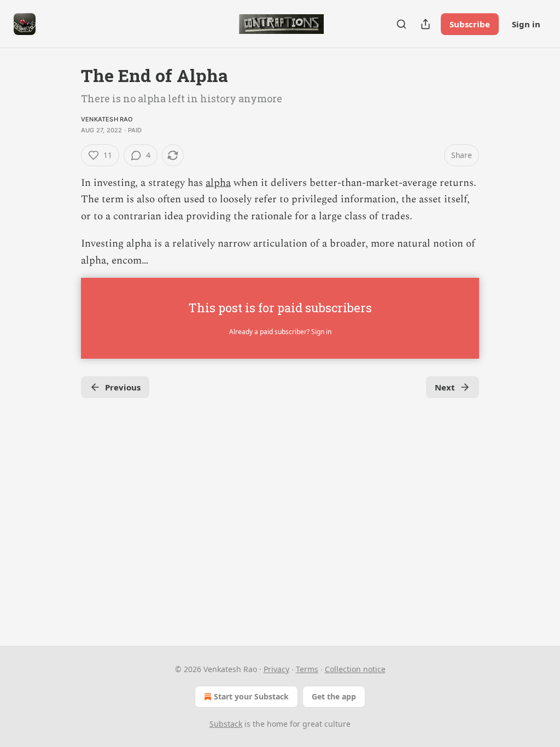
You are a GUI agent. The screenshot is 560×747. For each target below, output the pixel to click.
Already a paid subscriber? (280, 331)
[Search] (401, 24)
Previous (123, 387)
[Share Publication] (425, 24)
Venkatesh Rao (107, 119)
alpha (218, 183)
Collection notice (355, 669)
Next (445, 387)
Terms (307, 669)
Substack (225, 724)
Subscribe (470, 24)
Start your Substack (251, 696)
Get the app (334, 696)
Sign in (526, 24)
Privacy (276, 669)
